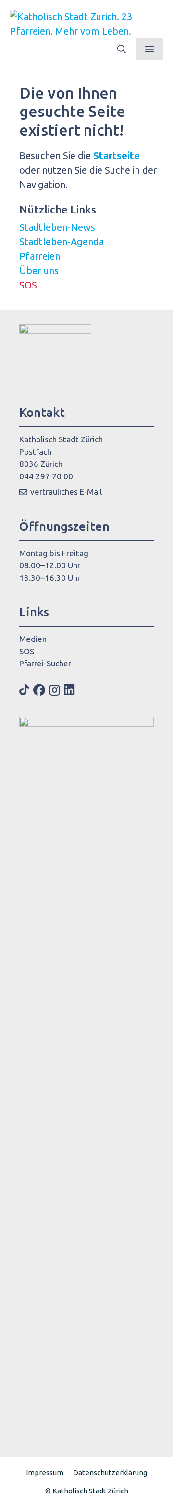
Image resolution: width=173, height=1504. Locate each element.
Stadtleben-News (57, 227)
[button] (122, 49)
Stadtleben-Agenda (61, 241)
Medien (33, 638)
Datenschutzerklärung (110, 1472)
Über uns (39, 270)
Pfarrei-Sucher (45, 663)
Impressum (44, 1472)
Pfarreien (39, 256)
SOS (28, 284)
